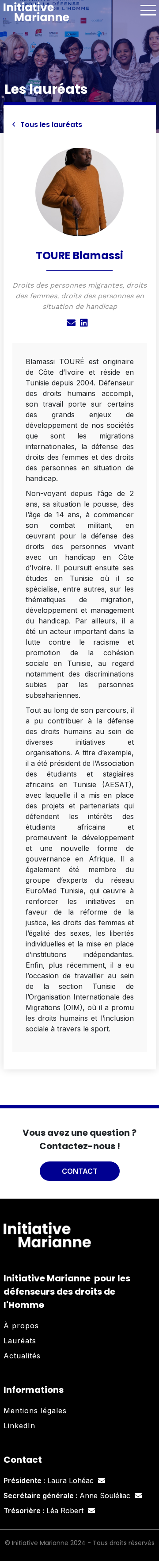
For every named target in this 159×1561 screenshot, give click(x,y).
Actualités (22, 1355)
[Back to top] (146, 1525)
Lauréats (20, 1340)
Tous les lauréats (50, 124)
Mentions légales (35, 1410)
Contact (80, 1171)
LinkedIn (19, 1425)
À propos (21, 1325)
